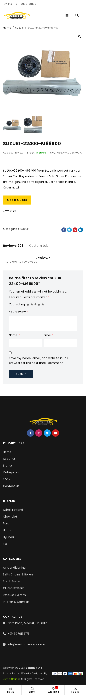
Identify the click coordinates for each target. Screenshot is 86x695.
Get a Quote (17, 200)
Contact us (11, 486)
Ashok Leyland (13, 510)
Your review (18, 312)
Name (14, 335)
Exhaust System (14, 595)
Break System (12, 581)
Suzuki (19, 28)
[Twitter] (47, 433)
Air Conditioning (14, 568)
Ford (6, 523)
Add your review (13, 152)
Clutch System (13, 588)
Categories (11, 472)
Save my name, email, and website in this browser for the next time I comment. (39, 360)
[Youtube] (55, 433)
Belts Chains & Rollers (18, 574)
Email (48, 335)
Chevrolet (10, 517)
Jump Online (11, 679)
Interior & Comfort (16, 602)
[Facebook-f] (30, 433)
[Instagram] (38, 433)
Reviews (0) (13, 245)
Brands (8, 466)
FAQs (6, 479)
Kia (5, 544)
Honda (7, 530)
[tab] (13, 245)
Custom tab (38, 245)
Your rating (17, 304)
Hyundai (8, 537)
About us (9, 459)
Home (7, 28)
